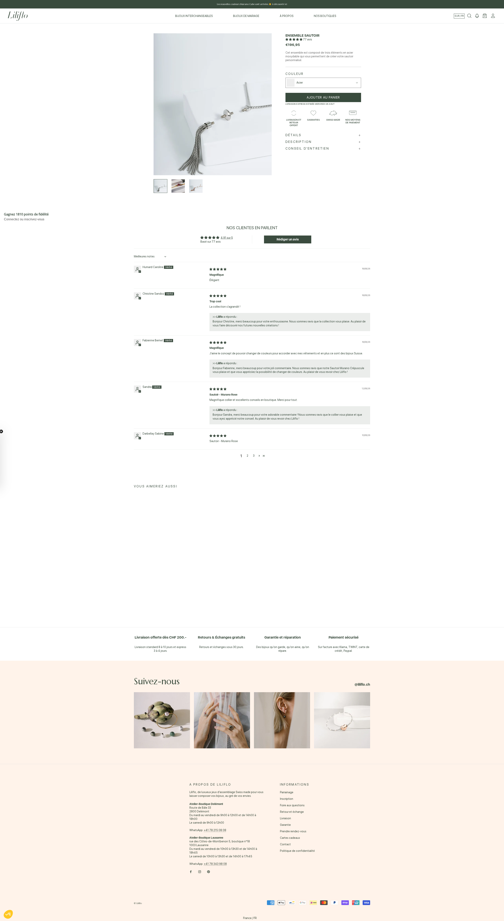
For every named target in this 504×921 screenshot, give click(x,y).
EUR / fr (459, 16)
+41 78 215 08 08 (215, 830)
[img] (217, 269)
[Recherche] (469, 16)
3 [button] (254, 455)
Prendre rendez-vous (293, 831)
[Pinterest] (208, 872)
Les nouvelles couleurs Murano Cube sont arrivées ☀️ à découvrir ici (252, 4)
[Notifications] (477, 16)
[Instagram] (199, 872)
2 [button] (247, 455)
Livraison (285, 818)
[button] (294, 39)
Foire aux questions (292, 805)
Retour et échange (292, 811)
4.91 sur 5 (227, 237)
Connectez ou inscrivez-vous (24, 219)
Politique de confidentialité (297, 850)
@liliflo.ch (362, 684)
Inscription (286, 798)
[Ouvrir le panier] (485, 16)
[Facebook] (190, 872)
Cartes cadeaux (290, 837)
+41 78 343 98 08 (215, 863)
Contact (285, 844)
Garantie (285, 824)
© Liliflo (138, 903)
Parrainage (286, 792)
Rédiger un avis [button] (288, 239)
